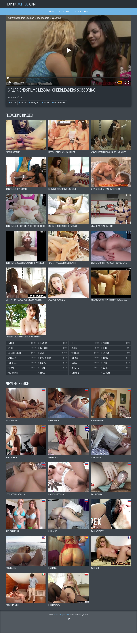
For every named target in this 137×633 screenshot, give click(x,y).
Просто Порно (59, 102)
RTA (68, 618)
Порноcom (21, 4)
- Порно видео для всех (71, 614)
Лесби (13, 102)
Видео (52, 11)
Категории (64, 11)
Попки (46, 102)
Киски (23, 102)
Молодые (35, 102)
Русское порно (81, 11)
